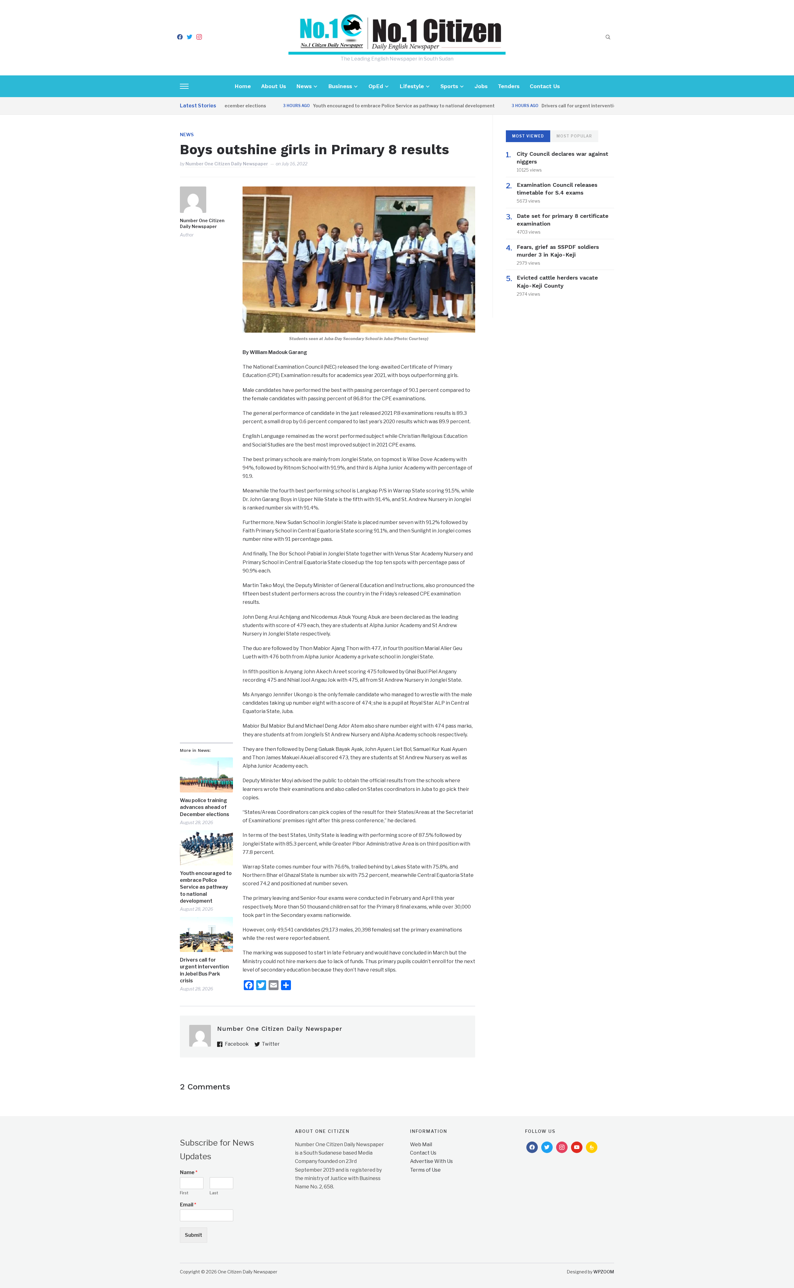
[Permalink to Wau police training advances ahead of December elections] (206, 774)
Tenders (509, 86)
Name (189, 1172)
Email (188, 1205)
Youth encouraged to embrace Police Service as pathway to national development (372, 105)
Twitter (271, 1044)
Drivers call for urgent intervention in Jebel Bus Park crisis (574, 105)
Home (242, 86)
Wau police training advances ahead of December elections (204, 807)
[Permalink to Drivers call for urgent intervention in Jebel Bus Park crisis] (206, 934)
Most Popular (574, 136)
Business (340, 86)
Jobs (481, 86)
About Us (273, 86)
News (304, 86)
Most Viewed (528, 136)
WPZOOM (603, 1271)
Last (214, 1192)
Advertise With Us (431, 1161)
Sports (449, 86)
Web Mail (421, 1144)
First (184, 1192)
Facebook (237, 1044)
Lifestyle (411, 86)
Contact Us (545, 86)
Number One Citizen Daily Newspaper (226, 163)
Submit (193, 1235)
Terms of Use (425, 1170)
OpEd (375, 86)
